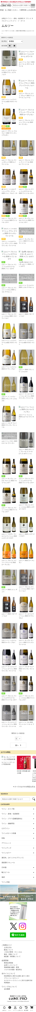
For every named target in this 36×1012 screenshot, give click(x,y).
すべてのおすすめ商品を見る (24, 787)
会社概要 (7, 989)
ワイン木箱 (6, 882)
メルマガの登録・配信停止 (13, 969)
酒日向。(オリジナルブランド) (12, 857)
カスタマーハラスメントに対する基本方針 (18, 980)
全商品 (4, 18)
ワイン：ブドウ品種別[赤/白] (12, 818)
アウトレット (6, 843)
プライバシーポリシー (11, 978)
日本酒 (4, 867)
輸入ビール (6, 872)
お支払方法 (8, 947)
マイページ (15, 1010)
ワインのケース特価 (9, 833)
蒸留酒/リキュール (8, 862)
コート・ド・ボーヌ (18, 21)
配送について (8, 950)
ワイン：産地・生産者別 (16, 18)
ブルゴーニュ (6, 21)
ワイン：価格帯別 (8, 823)
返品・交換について (11, 954)
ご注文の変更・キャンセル (13, 952)
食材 (3, 877)
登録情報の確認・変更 (11, 967)
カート (31, 1010)
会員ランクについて (11, 965)
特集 (3, 838)
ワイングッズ (6, 848)
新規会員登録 (8, 963)
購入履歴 (26, 1010)
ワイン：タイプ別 (8, 809)
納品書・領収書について (12, 956)
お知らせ (4, 1010)
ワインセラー (6, 853)
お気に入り (20, 1010)
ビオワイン (6, 828)
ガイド (9, 1010)
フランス (28, 18)
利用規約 (7, 982)
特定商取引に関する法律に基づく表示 (17, 976)
